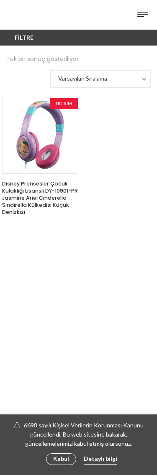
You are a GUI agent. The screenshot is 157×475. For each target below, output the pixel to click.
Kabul (61, 458)
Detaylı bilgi (100, 458)
